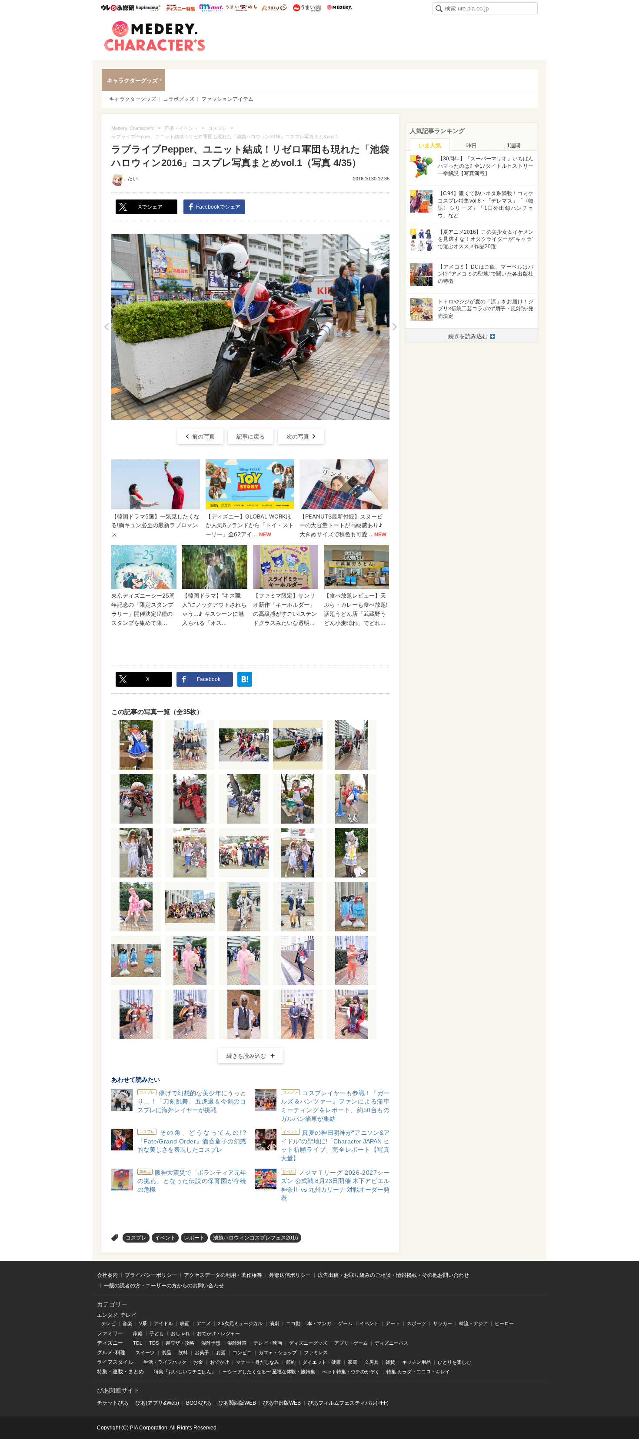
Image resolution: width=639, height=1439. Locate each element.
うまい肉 (306, 7)
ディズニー (110, 1343)
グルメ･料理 (111, 1352)
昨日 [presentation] (471, 146)
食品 (166, 1352)
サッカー (442, 1323)
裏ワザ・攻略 (180, 1343)
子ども (157, 1333)
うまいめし (241, 7)
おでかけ (219, 1362)
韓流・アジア (473, 1323)
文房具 (371, 1362)
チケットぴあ (112, 1403)
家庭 (138, 1333)
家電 (352, 1362)
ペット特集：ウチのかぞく (350, 1371)
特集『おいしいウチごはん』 (185, 1371)
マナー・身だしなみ (257, 1362)
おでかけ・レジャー (218, 1333)
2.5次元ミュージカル (240, 1323)
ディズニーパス (391, 1343)
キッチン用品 (416, 1362)
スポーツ (416, 1323)
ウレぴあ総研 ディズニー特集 (180, 7)
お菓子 (202, 1352)
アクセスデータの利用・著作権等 (223, 1275)
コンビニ (242, 1352)
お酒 (221, 1352)
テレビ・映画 (267, 1343)
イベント (165, 1238)
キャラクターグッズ (132, 80)
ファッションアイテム (227, 99)
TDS (154, 1343)
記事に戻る (250, 436)
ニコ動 (293, 1323)
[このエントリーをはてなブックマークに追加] (244, 679)
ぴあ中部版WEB (282, 1403)
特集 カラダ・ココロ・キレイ (418, 1371)
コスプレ (136, 1238)
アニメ (203, 1323)
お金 (198, 1362)
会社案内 (107, 1275)
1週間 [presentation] (513, 146)
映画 (185, 1323)
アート (393, 1323)
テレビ (108, 1323)
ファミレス (316, 1352)
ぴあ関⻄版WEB (237, 1403)
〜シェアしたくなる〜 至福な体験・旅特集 (269, 1371)
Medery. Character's (155, 36)
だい (132, 179)
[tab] (430, 144)
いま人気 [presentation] (430, 145)
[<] (106, 327)
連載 (118, 1372)
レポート (194, 1238)
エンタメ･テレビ (116, 1315)
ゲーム (345, 1323)
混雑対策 (236, 1343)
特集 (102, 1372)
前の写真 (203, 436)
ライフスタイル (115, 1362)
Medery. (339, 7)
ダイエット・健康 (322, 1362)
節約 (291, 1362)
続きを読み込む (246, 1056)
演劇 (274, 1323)
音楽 (127, 1323)
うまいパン (274, 7)
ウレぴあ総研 (117, 7)
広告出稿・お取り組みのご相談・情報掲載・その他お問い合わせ (393, 1275)
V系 (143, 1323)
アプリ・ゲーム (351, 1343)
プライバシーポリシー (151, 1275)
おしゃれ (180, 1333)
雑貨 (390, 1362)
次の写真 (297, 436)
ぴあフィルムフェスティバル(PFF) (348, 1403)
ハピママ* (148, 7)
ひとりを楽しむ (454, 1362)
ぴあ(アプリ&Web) (157, 1403)
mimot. (211, 7)
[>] (394, 327)
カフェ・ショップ (278, 1352)
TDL (137, 1343)
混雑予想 (210, 1343)
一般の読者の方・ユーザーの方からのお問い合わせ (164, 1286)
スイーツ (145, 1352)
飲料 (183, 1352)
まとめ (136, 1372)
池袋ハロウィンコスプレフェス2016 (255, 1238)
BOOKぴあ (198, 1403)
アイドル (163, 1323)
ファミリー (110, 1333)
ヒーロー (504, 1323)
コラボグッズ (178, 99)
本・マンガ (319, 1323)
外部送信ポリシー (290, 1275)
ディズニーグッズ (308, 1343)
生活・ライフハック (164, 1362)
